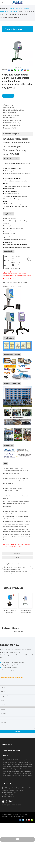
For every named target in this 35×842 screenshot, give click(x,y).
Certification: (7, 107)
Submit (17, 731)
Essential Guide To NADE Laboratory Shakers (16, 760)
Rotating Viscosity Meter (10, 564)
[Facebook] (3, 801)
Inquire (9, 96)
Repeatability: (7, 128)
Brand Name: (7, 113)
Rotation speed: (8, 123)
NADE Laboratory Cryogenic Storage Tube (15, 769)
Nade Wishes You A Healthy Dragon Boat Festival (17, 775)
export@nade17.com (10, 792)
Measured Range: (9, 120)
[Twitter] (9, 801)
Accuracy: (6, 125)
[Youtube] (29, 820)
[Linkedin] (6, 801)
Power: (5, 118)
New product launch (9, 766)
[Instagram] (12, 801)
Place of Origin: (8, 110)
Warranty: (6, 105)
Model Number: (8, 115)
